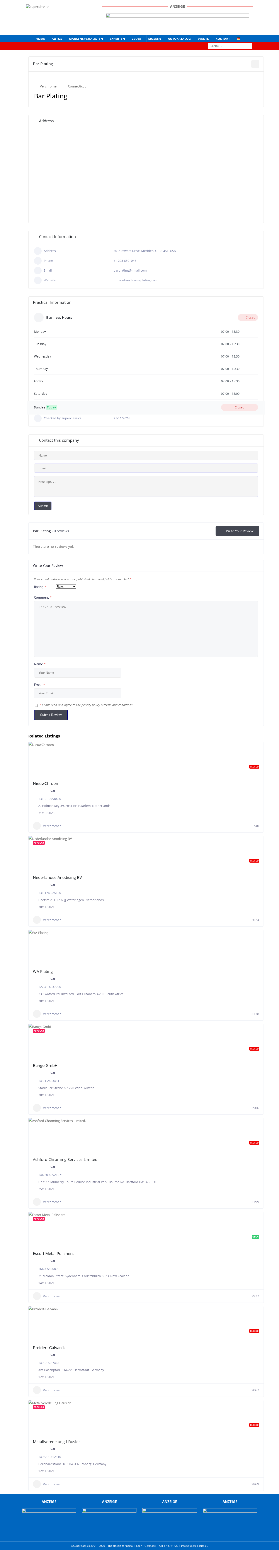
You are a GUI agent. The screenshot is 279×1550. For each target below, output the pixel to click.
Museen (154, 39)
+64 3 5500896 (48, 1269)
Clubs (136, 39)
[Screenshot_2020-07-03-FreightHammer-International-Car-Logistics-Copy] (169, 1533)
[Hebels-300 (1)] (109, 1533)
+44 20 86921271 (50, 1175)
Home (40, 39)
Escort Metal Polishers (53, 1253)
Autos (57, 39)
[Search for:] (230, 46)
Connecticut (77, 86)
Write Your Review (239, 531)
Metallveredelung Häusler (56, 1441)
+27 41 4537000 (49, 987)
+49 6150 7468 (48, 1363)
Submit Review (51, 715)
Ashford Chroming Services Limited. (66, 1159)
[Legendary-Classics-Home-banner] (230, 1533)
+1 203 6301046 (125, 261)
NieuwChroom (46, 783)
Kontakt (223, 39)
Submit (43, 506)
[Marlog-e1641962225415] (177, 28)
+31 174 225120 (49, 893)
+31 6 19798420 (49, 799)
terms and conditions (118, 705)
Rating (40, 586)
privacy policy (91, 705)
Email (39, 684)
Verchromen (49, 86)
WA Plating (43, 971)
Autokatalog (179, 39)
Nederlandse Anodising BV (57, 877)
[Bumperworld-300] (49, 1533)
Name (40, 664)
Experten (117, 39)
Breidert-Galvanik (49, 1347)
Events (203, 39)
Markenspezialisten (86, 39)
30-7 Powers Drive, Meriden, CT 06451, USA (145, 251)
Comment (42, 597)
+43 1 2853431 (48, 1081)
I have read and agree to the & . (86, 705)
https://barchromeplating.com (136, 280)
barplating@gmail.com (130, 270)
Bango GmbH (45, 1065)
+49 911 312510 (49, 1457)
